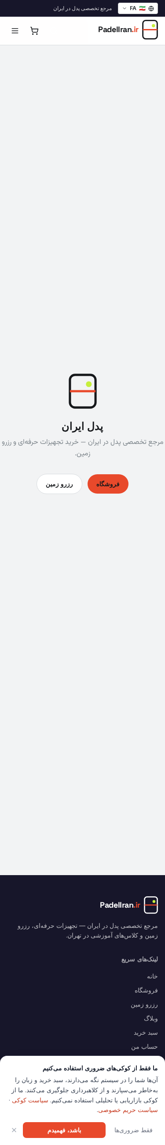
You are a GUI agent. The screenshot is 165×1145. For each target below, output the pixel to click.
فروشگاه (108, 484)
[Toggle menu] (15, 31)
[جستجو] (54, 31)
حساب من (144, 1046)
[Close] (14, 1130)
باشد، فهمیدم (64, 1130)
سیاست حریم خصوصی (128, 1109)
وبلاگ (151, 1018)
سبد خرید (146, 1032)
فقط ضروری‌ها (133, 1130)
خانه (152, 976)
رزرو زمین (59, 484)
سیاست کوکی (30, 1100)
